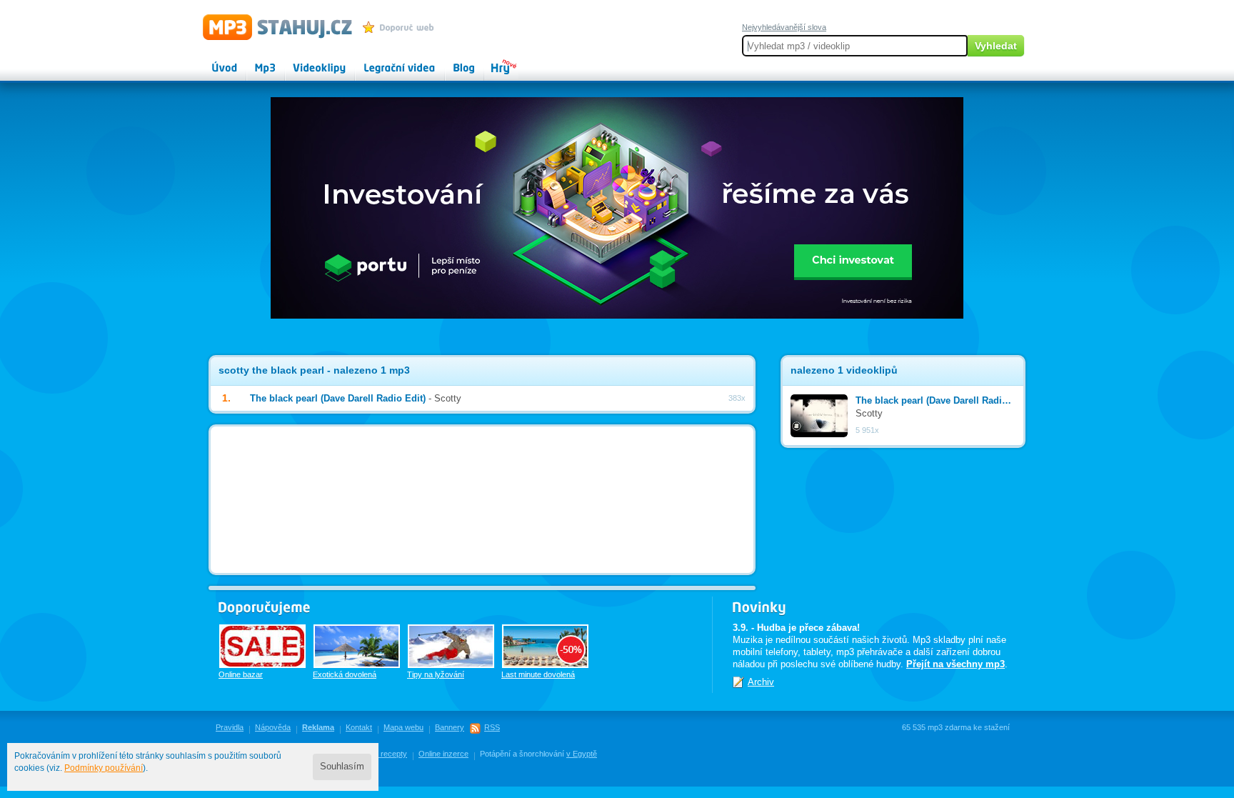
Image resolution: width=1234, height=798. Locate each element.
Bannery (449, 727)
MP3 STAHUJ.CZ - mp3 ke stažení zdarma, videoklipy (271, 26)
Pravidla (230, 727)
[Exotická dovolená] (357, 646)
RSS (492, 727)
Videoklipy (306, 61)
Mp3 (255, 61)
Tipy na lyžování (435, 674)
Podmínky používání (103, 768)
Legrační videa (385, 61)
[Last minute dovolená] (545, 646)
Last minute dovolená (538, 674)
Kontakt (359, 727)
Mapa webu (403, 727)
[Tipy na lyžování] (451, 646)
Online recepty (381, 753)
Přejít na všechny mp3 (955, 664)
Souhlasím (342, 767)
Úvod (213, 61)
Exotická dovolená (344, 674)
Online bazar (241, 674)
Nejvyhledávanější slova (784, 27)
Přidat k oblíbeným (402, 27)
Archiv (761, 682)
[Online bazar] (262, 646)
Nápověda (273, 727)
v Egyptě (581, 753)
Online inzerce (443, 753)
